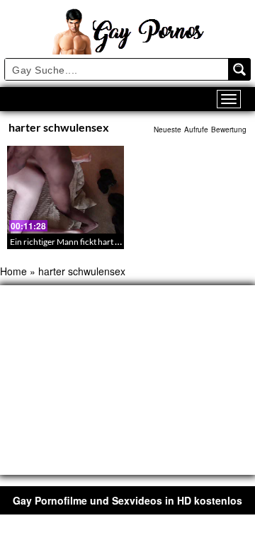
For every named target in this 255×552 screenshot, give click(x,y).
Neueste (167, 129)
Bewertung (228, 129)
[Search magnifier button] (239, 69)
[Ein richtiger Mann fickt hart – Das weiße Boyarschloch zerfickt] (65, 190)
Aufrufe (196, 129)
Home (13, 271)
